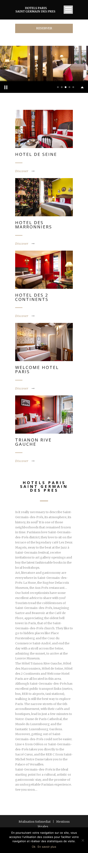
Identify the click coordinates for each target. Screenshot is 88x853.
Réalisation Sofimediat (35, 822)
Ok (33, 846)
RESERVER (44, 28)
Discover (21, 171)
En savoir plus (47, 846)
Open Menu (68, 10)
